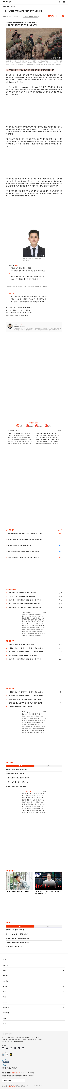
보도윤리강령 (31, 1076)
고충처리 (25, 1076)
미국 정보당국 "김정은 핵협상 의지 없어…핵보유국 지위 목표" (27, 302)
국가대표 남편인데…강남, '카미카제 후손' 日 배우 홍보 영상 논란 (28, 271)
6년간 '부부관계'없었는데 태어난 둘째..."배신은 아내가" (26, 279)
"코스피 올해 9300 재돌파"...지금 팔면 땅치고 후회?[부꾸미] (24, 600)
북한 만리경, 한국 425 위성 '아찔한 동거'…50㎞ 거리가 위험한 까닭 (29, 296)
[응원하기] (21, 324)
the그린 (5, 981)
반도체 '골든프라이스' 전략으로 (14, 947)
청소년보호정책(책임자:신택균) (27, 1073)
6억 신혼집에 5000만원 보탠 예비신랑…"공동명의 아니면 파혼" (28, 276)
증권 (4, 960)
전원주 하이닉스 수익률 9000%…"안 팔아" (20, 706)
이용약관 (37, 1073)
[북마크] (63, 16)
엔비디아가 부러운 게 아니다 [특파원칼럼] (17, 769)
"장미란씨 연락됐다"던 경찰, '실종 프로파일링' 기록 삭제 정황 (24, 607)
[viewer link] (59, 57)
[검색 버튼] (60, 2)
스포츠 (5, 1002)
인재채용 (9, 1073)
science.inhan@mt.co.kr (20, 326)
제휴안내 (9, 1076)
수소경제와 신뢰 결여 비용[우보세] (15, 773)
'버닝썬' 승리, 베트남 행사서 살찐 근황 (21, 268)
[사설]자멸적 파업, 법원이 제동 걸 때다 (16, 786)
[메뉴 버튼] (63, 2)
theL (4, 970)
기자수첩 (13, 6)
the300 (5, 965)
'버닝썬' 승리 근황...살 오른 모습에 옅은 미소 (19, 545)
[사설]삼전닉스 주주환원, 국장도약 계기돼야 (17, 778)
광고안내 (4, 1076)
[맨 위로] (64, 1082)
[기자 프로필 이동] (10, 326)
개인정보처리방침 (16, 1073)
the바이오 (6, 976)
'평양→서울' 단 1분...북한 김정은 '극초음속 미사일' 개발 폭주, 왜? (28, 299)
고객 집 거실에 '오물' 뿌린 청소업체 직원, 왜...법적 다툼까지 (23, 551)
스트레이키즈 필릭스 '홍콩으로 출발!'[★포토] (18, 891)
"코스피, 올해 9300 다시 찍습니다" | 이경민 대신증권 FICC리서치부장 (48, 892)
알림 (4, 1023)
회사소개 (4, 1073)
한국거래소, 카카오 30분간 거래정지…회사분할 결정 (22, 596)
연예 (4, 997)
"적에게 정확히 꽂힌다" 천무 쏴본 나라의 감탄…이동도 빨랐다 (24, 603)
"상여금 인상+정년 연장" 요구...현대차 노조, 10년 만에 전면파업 (25, 703)
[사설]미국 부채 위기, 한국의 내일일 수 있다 (17, 782)
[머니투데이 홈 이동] (7, 1034)
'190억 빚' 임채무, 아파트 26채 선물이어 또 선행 (21, 644)
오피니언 (7, 6)
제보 (4, 1018)
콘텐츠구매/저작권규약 (17, 1076)
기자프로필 (6, 1013)
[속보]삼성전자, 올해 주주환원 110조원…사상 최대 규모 (23, 593)
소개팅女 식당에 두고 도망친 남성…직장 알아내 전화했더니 (23, 557)
